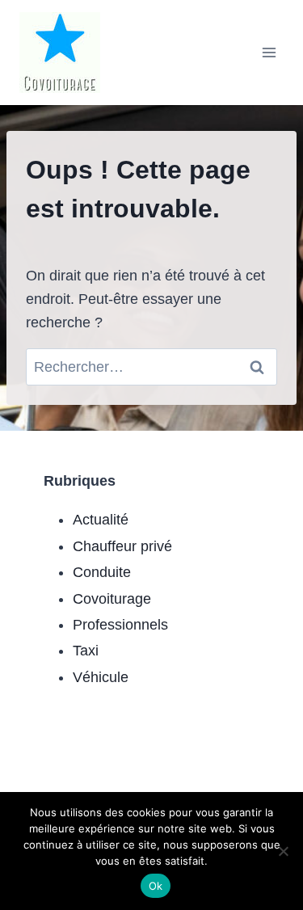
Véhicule (100, 677)
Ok (156, 885)
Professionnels (120, 625)
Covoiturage (112, 599)
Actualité (100, 520)
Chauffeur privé (122, 546)
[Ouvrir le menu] (269, 52)
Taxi (86, 650)
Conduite (102, 572)
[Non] (283, 851)
